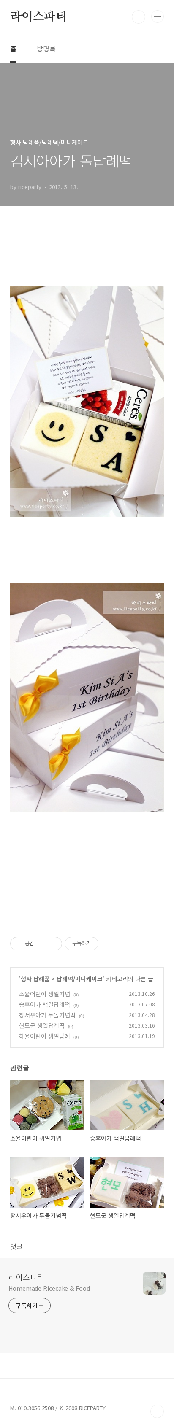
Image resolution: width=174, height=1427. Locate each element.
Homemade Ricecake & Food (49, 1288)
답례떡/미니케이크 (80, 978)
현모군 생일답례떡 (42, 1025)
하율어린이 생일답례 (44, 1036)
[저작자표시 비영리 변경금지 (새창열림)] (109, 943)
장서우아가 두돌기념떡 (47, 1015)
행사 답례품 (35, 978)
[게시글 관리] (52, 943)
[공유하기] (42, 943)
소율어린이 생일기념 (44, 994)
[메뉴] (157, 16)
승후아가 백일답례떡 (44, 1004)
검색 (138, 17)
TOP (157, 1411)
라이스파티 (38, 17)
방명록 (46, 48)
